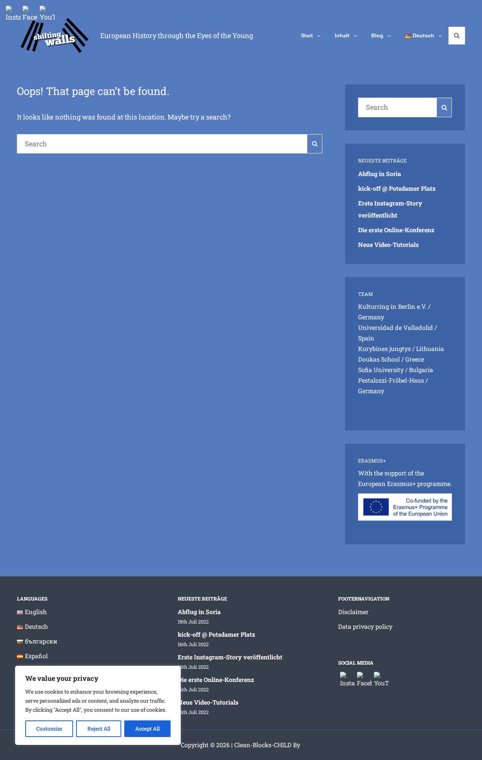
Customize (49, 728)
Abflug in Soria (379, 174)
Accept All (147, 728)
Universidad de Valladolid (395, 327)
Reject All (98, 728)
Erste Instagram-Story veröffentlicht (230, 657)
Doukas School (379, 359)
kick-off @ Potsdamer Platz (397, 188)
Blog (377, 35)
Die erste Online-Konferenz (396, 230)
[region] (98, 705)
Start (307, 35)
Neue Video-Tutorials (388, 244)
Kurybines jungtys (384, 348)
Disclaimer (353, 612)
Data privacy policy (365, 626)
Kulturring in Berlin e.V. (392, 306)
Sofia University (381, 370)
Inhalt (342, 35)
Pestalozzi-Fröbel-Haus (391, 380)
